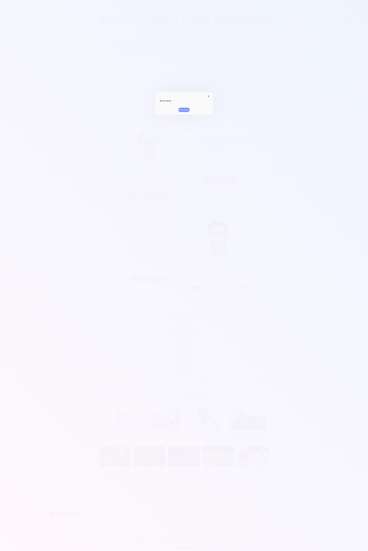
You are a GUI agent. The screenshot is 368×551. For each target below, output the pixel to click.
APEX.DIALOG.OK (184, 109)
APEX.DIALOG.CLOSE (208, 96)
